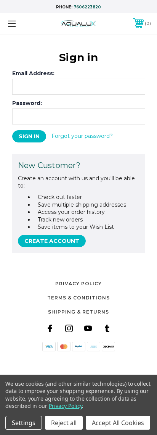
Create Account (51, 241)
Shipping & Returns (78, 312)
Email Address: (33, 73)
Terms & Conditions (78, 298)
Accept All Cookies (118, 423)
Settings (23, 423)
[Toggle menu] (22, 23)
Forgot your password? (82, 136)
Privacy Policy (78, 283)
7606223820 (87, 7)
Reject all (64, 423)
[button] (78, 365)
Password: (27, 103)
